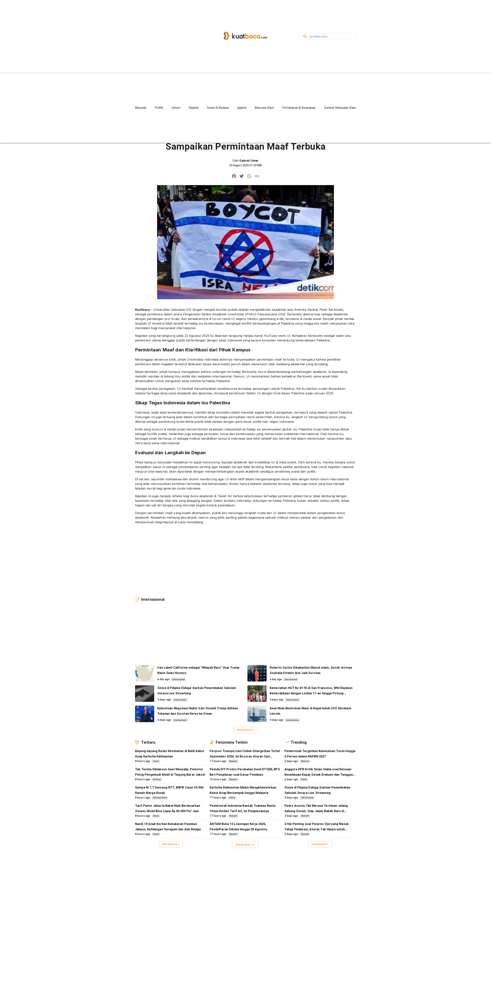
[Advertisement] (167, 36)
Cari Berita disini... (319, 36)
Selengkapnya (244, 730)
